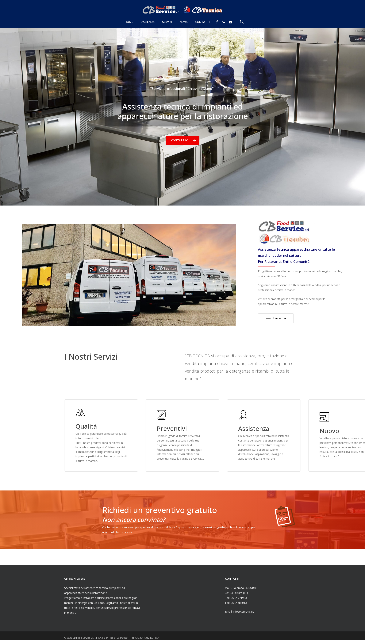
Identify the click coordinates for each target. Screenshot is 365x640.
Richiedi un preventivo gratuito (159, 509)
